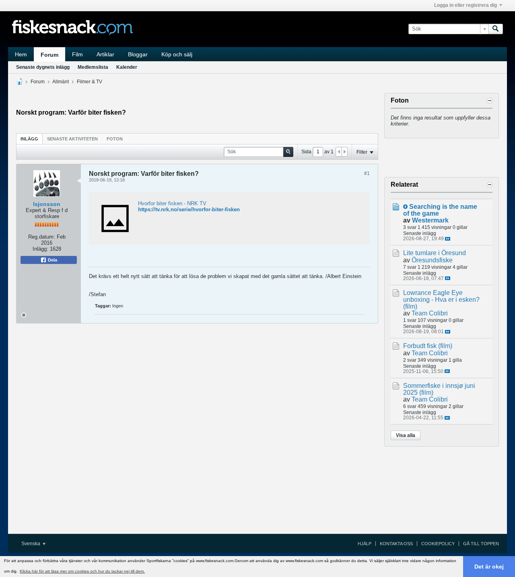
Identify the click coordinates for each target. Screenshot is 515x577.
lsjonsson (46, 204)
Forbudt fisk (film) (427, 345)
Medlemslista (93, 67)
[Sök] (495, 29)
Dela (52, 260)
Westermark (430, 220)
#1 (367, 173)
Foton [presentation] (115, 138)
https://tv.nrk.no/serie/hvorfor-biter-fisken (189, 209)
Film (77, 54)
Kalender (126, 67)
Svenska (31, 543)
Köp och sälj (176, 54)
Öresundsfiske (432, 260)
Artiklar (105, 54)
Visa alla (405, 435)
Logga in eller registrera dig (465, 5)
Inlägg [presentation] (29, 138)
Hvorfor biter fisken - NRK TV (172, 203)
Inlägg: (40, 249)
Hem (21, 54)
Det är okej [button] (489, 566)
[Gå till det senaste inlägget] (447, 239)
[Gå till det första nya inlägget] (405, 206)
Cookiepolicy (438, 543)
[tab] (29, 138)
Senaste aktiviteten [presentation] (72, 138)
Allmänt (60, 81)
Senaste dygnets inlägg (43, 67)
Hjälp (364, 543)
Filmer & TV (89, 81)
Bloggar (138, 54)
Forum (49, 55)
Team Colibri (430, 313)
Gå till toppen (481, 543)
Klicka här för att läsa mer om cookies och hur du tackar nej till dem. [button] (82, 571)
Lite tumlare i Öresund (434, 252)
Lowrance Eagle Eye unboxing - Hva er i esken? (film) (441, 299)
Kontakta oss (396, 543)
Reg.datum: (41, 237)
